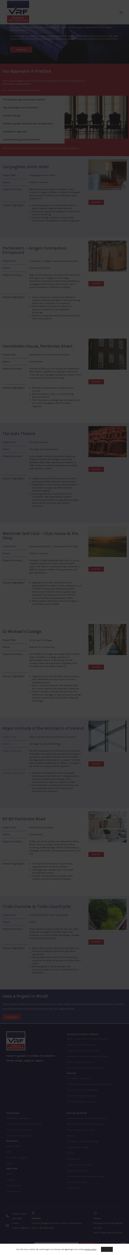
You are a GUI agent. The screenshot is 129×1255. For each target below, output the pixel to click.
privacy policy (90, 1249)
